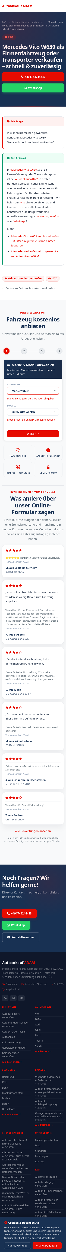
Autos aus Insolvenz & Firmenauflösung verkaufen (14, 1143)
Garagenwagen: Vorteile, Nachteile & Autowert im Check (49, 1114)
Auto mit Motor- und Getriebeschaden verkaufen (46, 1203)
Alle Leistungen (11, 1061)
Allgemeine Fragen (46, 1176)
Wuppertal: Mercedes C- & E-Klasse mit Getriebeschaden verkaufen (49, 1078)
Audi (37, 1024)
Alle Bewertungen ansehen (33, 831)
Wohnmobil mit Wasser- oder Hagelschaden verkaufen (16, 1196)
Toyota (39, 1040)
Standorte (40, 1150)
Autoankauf (17, 6)
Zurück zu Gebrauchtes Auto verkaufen (30, 288)
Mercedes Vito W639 (24, 169)
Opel (38, 1029)
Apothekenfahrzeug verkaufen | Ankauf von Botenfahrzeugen (15, 1168)
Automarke (13, 384)
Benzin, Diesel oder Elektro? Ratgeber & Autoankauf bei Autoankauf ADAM (13, 1182)
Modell (11, 405)
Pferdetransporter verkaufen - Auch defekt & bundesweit (15, 1156)
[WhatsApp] (13, 998)
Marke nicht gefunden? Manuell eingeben (30, 398)
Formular (42, 216)
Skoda (38, 1046)
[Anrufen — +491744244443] (5, 998)
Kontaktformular (22, 937)
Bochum (6, 1098)
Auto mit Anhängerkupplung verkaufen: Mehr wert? (48, 1102)
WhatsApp (35, 88)
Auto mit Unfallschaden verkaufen (48, 1214)
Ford (37, 1035)
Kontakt (39, 1161)
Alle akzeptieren (48, 1245)
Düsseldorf (8, 1109)
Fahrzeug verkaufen (46, 1140)
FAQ (4, 22)
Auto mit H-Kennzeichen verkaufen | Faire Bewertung (15, 1209)
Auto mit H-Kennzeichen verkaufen (48, 1192)
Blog (37, 1145)
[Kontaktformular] (21, 998)
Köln (4, 1082)
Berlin (5, 1103)
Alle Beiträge (42, 1124)
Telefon (54, 216)
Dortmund (8, 1077)
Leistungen (41, 1156)
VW (37, 1013)
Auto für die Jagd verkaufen (44, 1183)
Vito (22, 202)
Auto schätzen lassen (14, 1031)
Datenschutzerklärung (43, 1237)
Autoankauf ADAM (26, 179)
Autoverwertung (11, 1042)
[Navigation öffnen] (60, 6)
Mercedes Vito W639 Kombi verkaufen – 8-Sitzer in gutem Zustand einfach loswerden (35, 240)
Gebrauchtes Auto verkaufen (27, 22)
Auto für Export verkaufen (11, 1015)
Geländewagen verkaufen (10, 1054)
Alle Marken (42, 1051)
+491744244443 (35, 77)
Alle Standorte (10, 1114)
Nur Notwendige (17, 1245)
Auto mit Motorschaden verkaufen (15, 1024)
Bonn (5, 1087)
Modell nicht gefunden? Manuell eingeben (31, 419)
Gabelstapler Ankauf (14, 1047)
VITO (54, 278)
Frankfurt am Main (12, 1093)
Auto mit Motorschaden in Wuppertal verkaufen (48, 1090)
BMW (38, 1019)
